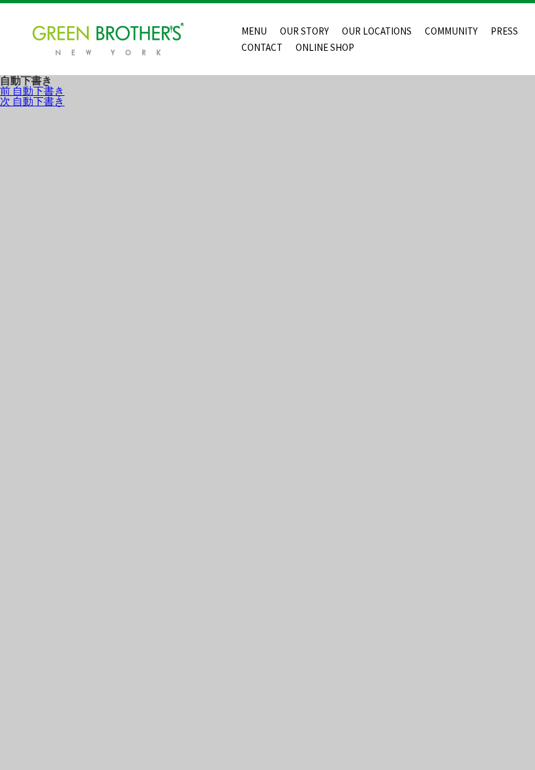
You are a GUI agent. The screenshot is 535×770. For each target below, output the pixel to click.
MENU (254, 31)
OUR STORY (304, 31)
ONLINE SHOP (325, 47)
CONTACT (262, 47)
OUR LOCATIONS (377, 31)
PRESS (504, 31)
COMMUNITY (451, 31)
